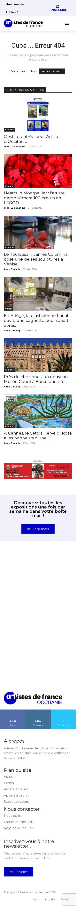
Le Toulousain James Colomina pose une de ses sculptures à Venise (36, 259)
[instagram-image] (21, 570)
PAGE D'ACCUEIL (52, 71)
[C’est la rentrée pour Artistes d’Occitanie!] (38, 115)
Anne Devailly (12, 269)
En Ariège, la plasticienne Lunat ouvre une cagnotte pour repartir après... (37, 320)
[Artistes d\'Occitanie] (24, 23)
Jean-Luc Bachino (14, 146)
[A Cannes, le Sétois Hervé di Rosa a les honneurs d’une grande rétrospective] (38, 411)
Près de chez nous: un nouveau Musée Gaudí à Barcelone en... (36, 379)
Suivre (38, 711)
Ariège (8, 308)
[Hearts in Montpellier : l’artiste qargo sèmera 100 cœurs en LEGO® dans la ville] (38, 171)
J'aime (13, 711)
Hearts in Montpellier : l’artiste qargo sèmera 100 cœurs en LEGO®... (34, 198)
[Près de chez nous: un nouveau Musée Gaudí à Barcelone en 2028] (38, 355)
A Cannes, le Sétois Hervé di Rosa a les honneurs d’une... (38, 435)
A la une (9, 129)
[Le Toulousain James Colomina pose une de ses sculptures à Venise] (38, 232)
